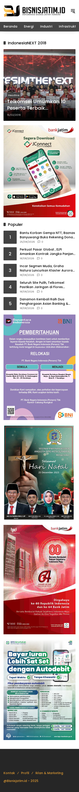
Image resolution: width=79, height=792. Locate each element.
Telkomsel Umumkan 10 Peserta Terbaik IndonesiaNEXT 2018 (36, 105)
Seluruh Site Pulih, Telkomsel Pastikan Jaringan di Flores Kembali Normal (42, 285)
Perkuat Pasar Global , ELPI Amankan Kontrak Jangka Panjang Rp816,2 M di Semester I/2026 (47, 251)
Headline (13, 95)
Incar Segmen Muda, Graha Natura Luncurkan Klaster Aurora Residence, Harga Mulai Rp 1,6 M (46, 268)
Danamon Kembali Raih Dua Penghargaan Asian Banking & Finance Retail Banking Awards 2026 (44, 301)
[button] (72, 11)
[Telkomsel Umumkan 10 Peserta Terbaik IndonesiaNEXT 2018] (39, 85)
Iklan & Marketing (49, 773)
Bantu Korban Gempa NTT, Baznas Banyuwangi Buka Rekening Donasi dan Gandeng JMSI (47, 235)
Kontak (9, 773)
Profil (25, 773)
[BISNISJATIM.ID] (35, 11)
